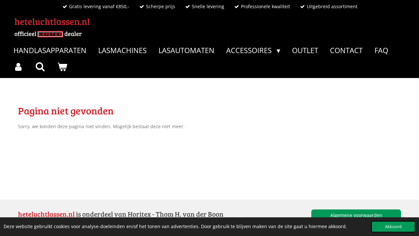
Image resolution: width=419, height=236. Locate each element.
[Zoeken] (40, 67)
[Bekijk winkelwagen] (62, 67)
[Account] (18, 67)
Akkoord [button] (393, 226)
